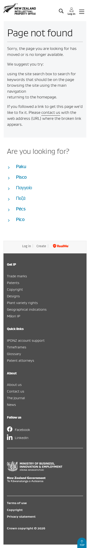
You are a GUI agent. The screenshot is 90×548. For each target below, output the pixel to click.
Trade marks (17, 276)
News (11, 404)
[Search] (61, 11)
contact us (50, 112)
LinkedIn (21, 437)
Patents (13, 282)
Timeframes (16, 347)
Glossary (14, 353)
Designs (13, 296)
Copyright (15, 289)
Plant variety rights (22, 302)
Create (41, 246)
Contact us (15, 391)
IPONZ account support (26, 340)
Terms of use (17, 503)
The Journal (16, 398)
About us (14, 384)
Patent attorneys (20, 360)
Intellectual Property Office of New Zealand (20, 9)
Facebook (22, 429)
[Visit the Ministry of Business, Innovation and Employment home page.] (34, 470)
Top (82, 545)
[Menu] (81, 11)
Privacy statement (21, 516)
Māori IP (13, 316)
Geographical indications (27, 309)
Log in (26, 246)
